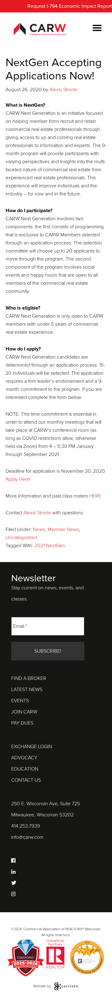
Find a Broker (28, 678)
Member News (63, 529)
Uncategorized (21, 537)
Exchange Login (31, 747)
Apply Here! (18, 479)
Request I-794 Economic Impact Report (69, 6)
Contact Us (26, 780)
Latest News (26, 689)
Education (24, 769)
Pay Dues (22, 723)
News (39, 529)
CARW (40, 29)
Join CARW (24, 712)
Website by (42, 986)
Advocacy (24, 758)
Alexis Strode (37, 513)
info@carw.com (27, 837)
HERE (95, 496)
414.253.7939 (25, 826)
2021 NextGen (50, 546)
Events (20, 701)
